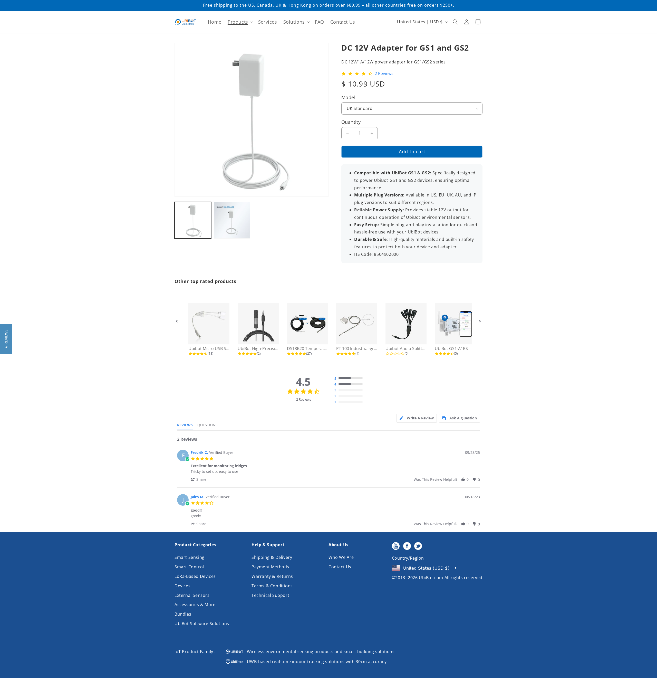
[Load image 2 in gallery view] (232, 220)
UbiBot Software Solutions (202, 623)
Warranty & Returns (272, 576)
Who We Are (341, 557)
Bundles (183, 614)
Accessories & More (195, 604)
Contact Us (339, 567)
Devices (182, 586)
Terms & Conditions (272, 586)
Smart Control (189, 567)
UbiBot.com (431, 577)
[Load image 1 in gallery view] (193, 220)
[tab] (417, 418)
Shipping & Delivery (272, 557)
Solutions (294, 22)
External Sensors (192, 595)
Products (238, 22)
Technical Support (270, 595)
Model (348, 97)
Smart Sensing (190, 557)
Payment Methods (270, 567)
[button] (240, 22)
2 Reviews (384, 73)
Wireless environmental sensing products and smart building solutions (319, 651)
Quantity (351, 122)
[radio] (349, 378)
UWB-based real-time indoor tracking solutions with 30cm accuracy (315, 661)
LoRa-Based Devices (195, 576)
